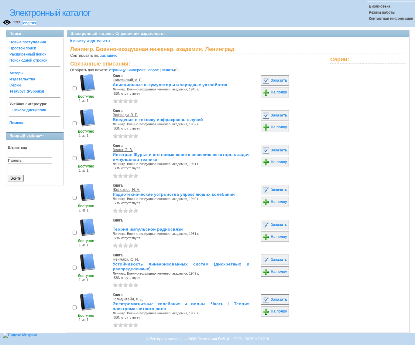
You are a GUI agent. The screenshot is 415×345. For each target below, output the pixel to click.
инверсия (137, 70)
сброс (153, 70)
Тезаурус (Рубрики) (26, 91)
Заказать (278, 80)
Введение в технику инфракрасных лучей (158, 119)
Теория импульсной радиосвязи (148, 229)
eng (26, 23)
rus (33, 23)
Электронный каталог (49, 13)
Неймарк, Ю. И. (126, 259)
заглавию (108, 55)
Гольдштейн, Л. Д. (128, 299)
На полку (278, 92)
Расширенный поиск (27, 54)
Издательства (22, 79)
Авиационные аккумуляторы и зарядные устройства (170, 84)
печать (168, 70)
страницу (117, 70)
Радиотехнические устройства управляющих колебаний (174, 194)
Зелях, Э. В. (123, 150)
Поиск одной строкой (28, 60)
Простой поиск (22, 48)
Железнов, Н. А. (126, 190)
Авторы (16, 73)
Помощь (16, 123)
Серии (15, 85)
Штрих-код (17, 148)
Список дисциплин (29, 110)
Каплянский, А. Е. (127, 80)
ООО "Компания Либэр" (210, 339)
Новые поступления (27, 42)
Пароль (15, 160)
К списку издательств (90, 41)
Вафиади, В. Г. (125, 115)
